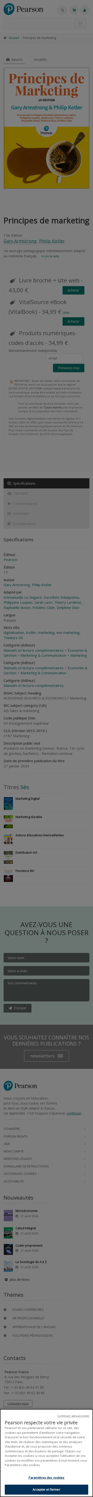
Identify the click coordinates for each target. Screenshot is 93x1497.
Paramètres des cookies (47, 1477)
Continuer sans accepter (73, 1415)
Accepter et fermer (46, 1489)
